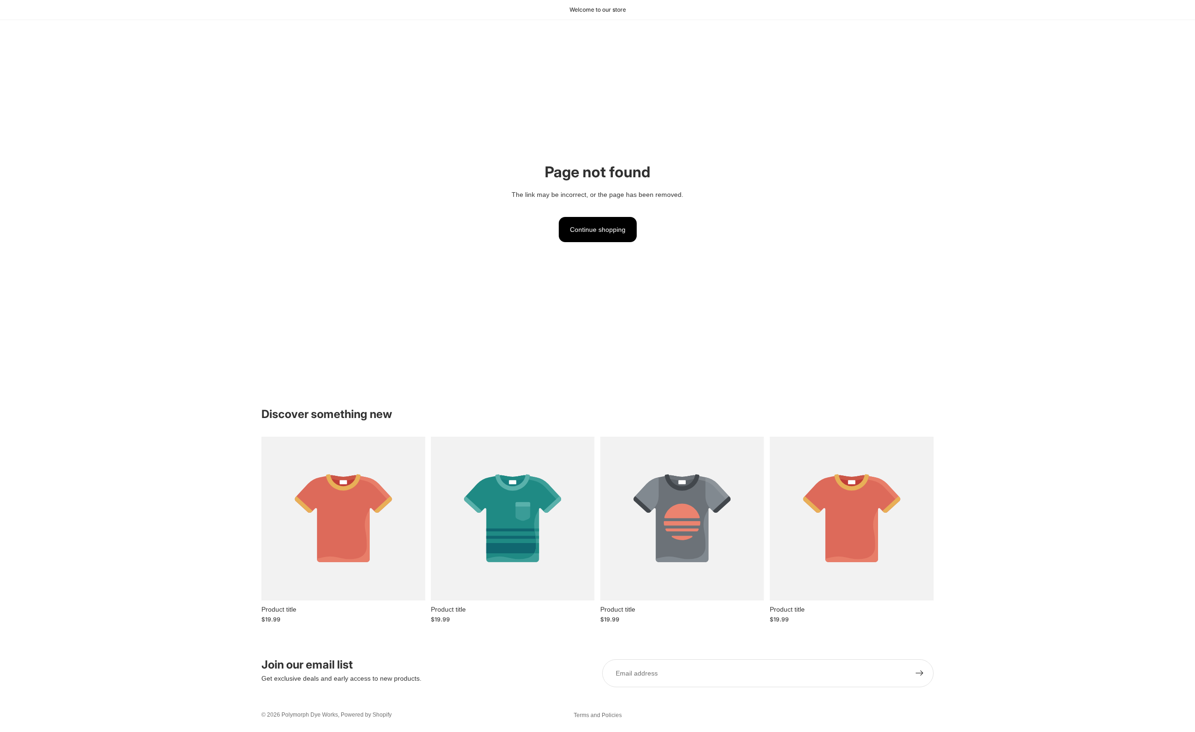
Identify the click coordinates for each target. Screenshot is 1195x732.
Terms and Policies (598, 715)
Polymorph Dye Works (309, 714)
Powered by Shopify (366, 714)
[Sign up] (919, 673)
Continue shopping (598, 229)
